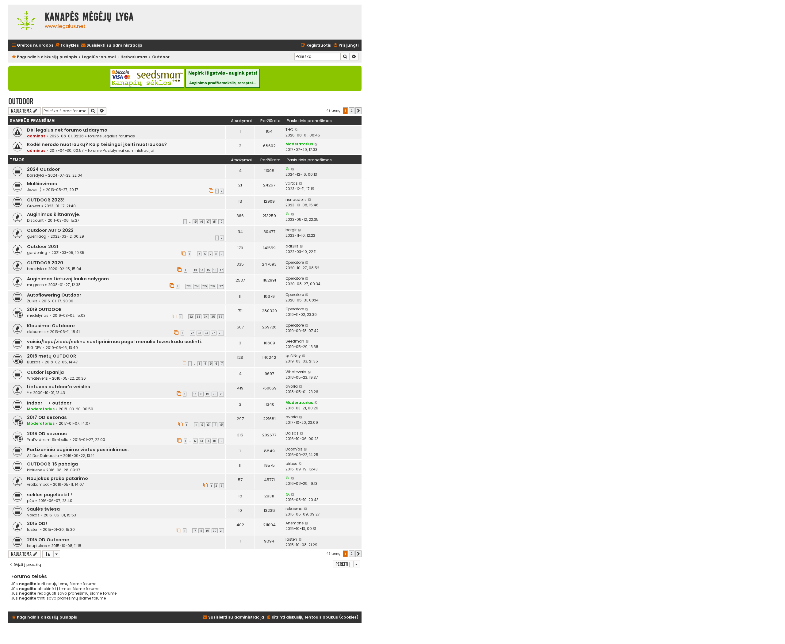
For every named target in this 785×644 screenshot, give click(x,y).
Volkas (33, 515)
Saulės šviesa (43, 509)
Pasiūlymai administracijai (128, 150)
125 (204, 286)
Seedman (294, 341)
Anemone (294, 523)
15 (195, 222)
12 (202, 425)
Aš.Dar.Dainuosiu (43, 455)
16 (201, 222)
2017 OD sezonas (47, 417)
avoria (291, 386)
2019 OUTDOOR (44, 309)
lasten (33, 529)
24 (206, 333)
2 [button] (351, 110)
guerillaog (36, 236)
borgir (291, 229)
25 (213, 333)
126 (212, 286)
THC (289, 129)
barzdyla (35, 175)
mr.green (35, 284)
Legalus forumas (119, 136)
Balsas (292, 433)
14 (202, 270)
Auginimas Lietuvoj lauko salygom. (68, 279)
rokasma (294, 508)
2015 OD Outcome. (49, 540)
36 (221, 317)
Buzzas (33, 362)
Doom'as (293, 449)
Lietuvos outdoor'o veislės (58, 387)
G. (287, 168)
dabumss (36, 331)
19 (221, 222)
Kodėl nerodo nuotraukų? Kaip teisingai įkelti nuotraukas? (97, 144)
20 (214, 394)
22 (192, 333)
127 (221, 286)
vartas (291, 183)
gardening (37, 252)
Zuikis (32, 301)
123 (188, 286)
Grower (33, 206)
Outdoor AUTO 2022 (50, 230)
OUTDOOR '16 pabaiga (52, 464)
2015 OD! (37, 523)
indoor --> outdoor (49, 403)
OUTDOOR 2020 (45, 263)
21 (221, 394)
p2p (30, 500)
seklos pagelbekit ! (50, 495)
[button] (358, 110)
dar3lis (291, 246)
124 (196, 286)
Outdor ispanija (45, 372)
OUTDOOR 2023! (46, 200)
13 (195, 270)
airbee (291, 463)
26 (221, 333)
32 (191, 317)
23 (199, 333)
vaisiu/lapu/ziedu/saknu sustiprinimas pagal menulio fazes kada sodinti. (114, 342)
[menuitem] (67, 45)
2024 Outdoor (43, 169)
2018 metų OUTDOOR (51, 356)
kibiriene (34, 470)
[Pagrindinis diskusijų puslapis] (25, 22)
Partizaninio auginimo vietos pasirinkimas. (78, 450)
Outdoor (20, 101)
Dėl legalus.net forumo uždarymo (67, 130)
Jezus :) (34, 189)
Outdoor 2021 (42, 246)
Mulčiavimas (42, 184)
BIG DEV (34, 347)
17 (208, 222)
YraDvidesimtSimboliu (47, 439)
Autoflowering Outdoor (54, 295)
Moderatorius (299, 144)
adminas (36, 136)
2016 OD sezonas (47, 434)
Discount (35, 220)
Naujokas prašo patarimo (57, 478)
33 (198, 317)
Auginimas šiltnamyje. (53, 214)
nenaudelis (296, 199)
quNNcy (293, 355)
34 (206, 317)
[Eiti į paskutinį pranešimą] (296, 129)
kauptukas (37, 545)
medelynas (37, 315)
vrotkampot (38, 484)
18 (214, 222)
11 (196, 425)
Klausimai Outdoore (51, 326)
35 (213, 317)
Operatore (294, 262)
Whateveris (37, 378)
